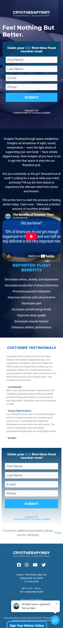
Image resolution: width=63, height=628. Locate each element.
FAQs (58, 532)
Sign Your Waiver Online (27, 626)
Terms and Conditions (31, 600)
